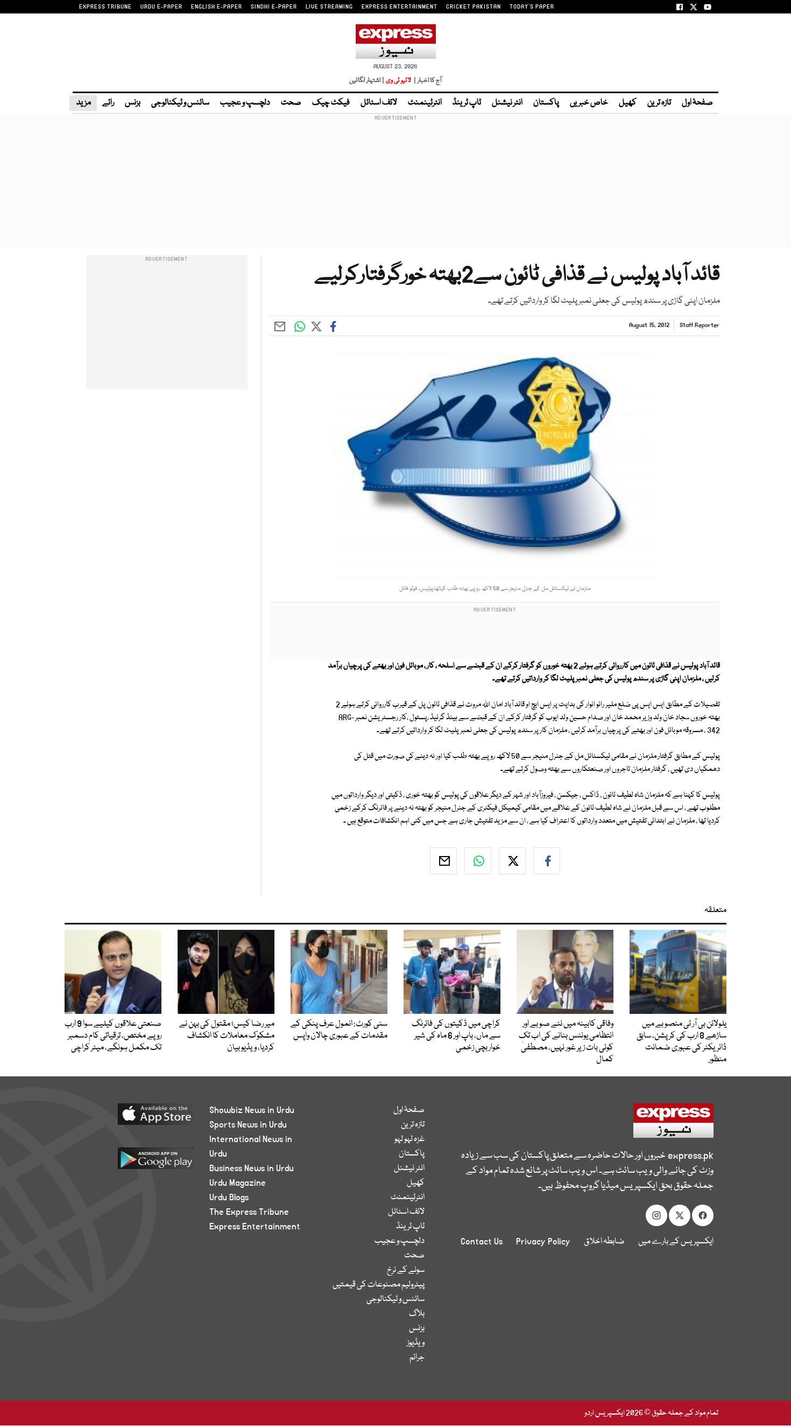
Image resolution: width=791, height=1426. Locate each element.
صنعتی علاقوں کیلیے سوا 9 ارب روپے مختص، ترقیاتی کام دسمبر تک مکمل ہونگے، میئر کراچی (113, 1036)
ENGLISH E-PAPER (216, 7)
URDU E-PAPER (161, 7)
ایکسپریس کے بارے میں (676, 1241)
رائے (108, 102)
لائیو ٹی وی (398, 80)
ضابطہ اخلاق (604, 1241)
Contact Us (482, 1241)
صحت (291, 102)
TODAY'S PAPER (532, 7)
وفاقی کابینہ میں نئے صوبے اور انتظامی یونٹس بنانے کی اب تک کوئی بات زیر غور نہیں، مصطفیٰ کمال (566, 1042)
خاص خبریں (589, 102)
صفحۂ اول (697, 102)
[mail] (443, 860)
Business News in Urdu (251, 1168)
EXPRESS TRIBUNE (105, 7)
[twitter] (512, 860)
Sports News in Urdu (248, 1124)
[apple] (135, 1118)
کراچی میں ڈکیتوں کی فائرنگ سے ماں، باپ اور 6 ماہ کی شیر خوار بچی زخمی (456, 1036)
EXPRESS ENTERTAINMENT (399, 7)
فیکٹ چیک (331, 102)
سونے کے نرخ (406, 1270)
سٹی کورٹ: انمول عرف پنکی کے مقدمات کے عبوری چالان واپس (339, 1030)
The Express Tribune (249, 1212)
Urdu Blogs (229, 1197)
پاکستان (546, 102)
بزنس (132, 102)
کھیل (628, 102)
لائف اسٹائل (379, 102)
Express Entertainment (254, 1226)
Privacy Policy (543, 1241)
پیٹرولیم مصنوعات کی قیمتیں (379, 1284)
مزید (83, 102)
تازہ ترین (659, 102)
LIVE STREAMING (329, 7)
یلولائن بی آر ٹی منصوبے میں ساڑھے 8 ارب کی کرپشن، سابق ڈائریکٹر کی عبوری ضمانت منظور (681, 1042)
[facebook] (546, 860)
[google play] (135, 1162)
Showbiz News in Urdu (251, 1110)
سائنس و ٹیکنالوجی (180, 102)
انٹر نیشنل (507, 102)
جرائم (417, 1357)
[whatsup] (477, 860)
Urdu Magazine (237, 1183)
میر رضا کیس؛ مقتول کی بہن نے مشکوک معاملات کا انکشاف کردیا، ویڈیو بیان (226, 1036)
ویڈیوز (416, 1343)
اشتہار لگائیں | (367, 80)
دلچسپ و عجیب (245, 102)
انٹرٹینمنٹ (425, 102)
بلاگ (417, 1313)
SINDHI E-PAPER (274, 7)
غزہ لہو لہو (409, 1139)
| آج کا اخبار (427, 80)
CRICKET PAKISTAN (473, 7)
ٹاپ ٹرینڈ (467, 102)
